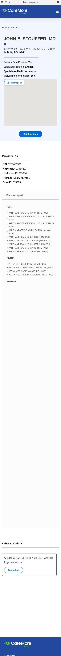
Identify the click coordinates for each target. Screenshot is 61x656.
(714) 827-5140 (16, 52)
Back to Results (10, 27)
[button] (58, 2)
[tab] (30, 195)
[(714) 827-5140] (5, 562)
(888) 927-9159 (31, 2)
